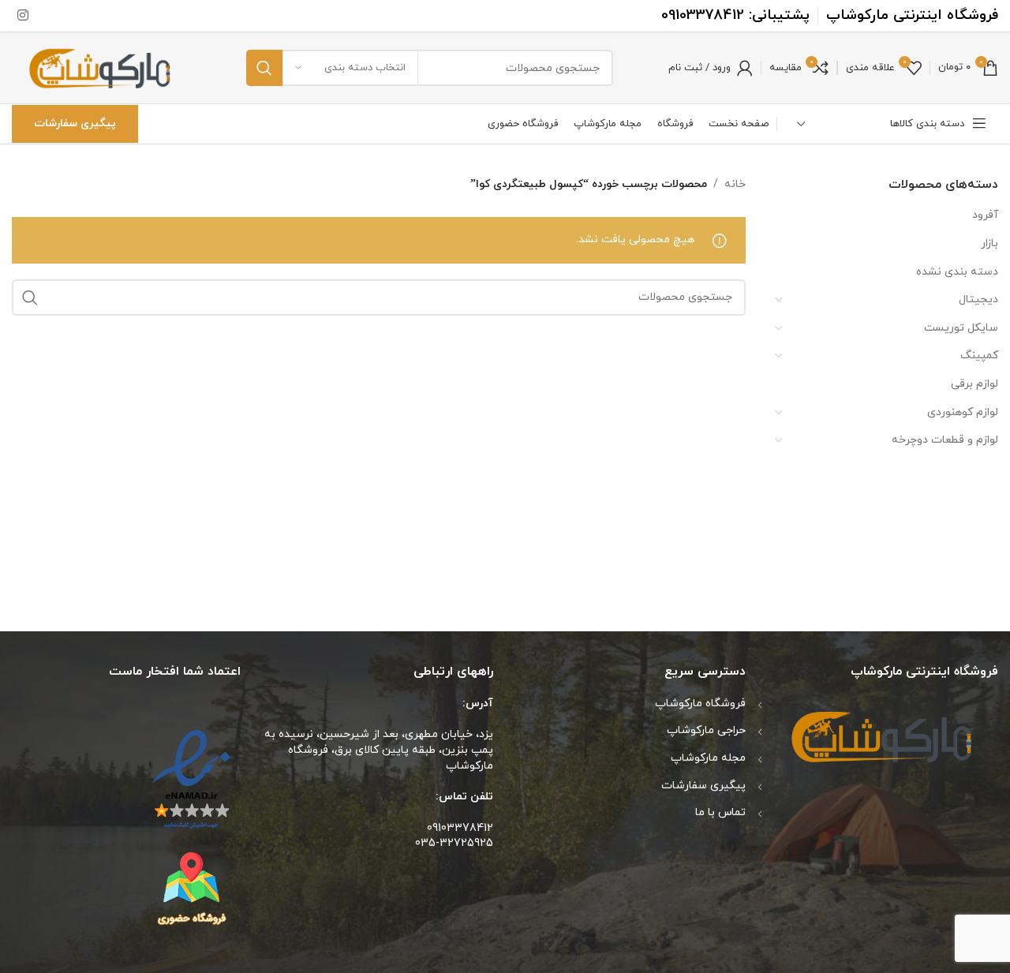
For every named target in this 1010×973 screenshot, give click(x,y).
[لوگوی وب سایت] (101, 66)
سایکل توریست (961, 327)
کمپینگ (979, 355)
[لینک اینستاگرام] (22, 15)
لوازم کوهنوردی (962, 412)
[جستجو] (264, 68)
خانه (735, 184)
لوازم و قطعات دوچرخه (945, 439)
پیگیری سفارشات (75, 123)
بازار (989, 243)
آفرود (985, 215)
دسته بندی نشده (957, 271)
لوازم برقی (974, 383)
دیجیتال (978, 299)
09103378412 (702, 15)
